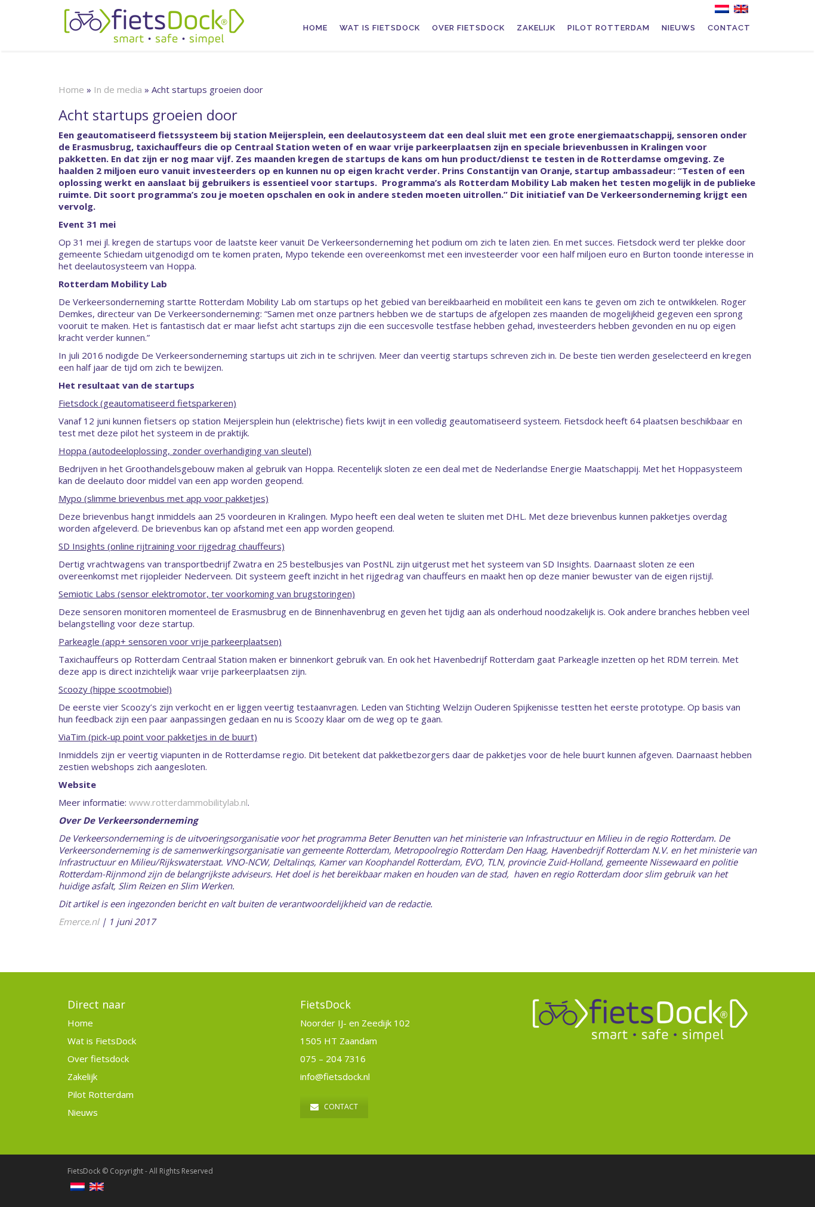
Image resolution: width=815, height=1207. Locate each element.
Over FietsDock (468, 27)
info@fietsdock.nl (335, 1076)
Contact (729, 27)
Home (315, 27)
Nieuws (679, 27)
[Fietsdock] (159, 15)
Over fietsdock (98, 1059)
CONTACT (341, 1106)
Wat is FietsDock (379, 27)
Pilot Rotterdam (608, 27)
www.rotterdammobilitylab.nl (188, 802)
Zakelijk (536, 27)
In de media (118, 89)
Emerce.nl (78, 921)
